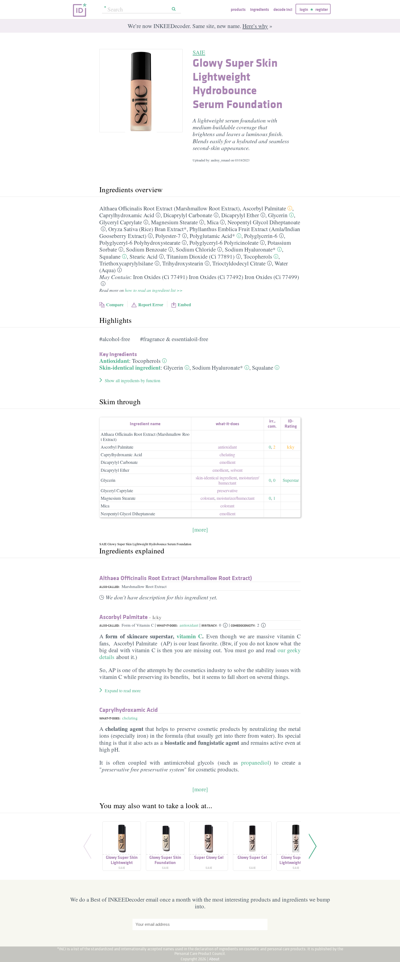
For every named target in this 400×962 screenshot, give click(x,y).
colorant (207, 498)
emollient (227, 462)
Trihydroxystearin (182, 263)
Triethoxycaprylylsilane (126, 263)
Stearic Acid (144, 256)
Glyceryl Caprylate (120, 222)
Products (238, 9)
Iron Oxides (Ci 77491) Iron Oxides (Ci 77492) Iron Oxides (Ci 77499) (216, 277)
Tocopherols (258, 256)
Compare (115, 304)
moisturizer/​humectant (239, 480)
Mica (213, 222)
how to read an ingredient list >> (154, 290)
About (214, 958)
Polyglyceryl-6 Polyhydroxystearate (139, 242)
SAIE (199, 52)
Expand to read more (123, 690)
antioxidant (227, 447)
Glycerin (278, 215)
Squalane (110, 256)
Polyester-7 (168, 236)
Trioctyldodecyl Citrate (239, 263)
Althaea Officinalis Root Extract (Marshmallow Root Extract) (169, 208)
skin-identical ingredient (216, 477)
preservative (227, 490)
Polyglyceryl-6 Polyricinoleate (224, 242)
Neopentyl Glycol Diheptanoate (263, 222)
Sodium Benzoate (146, 249)
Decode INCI (282, 9)
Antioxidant (114, 361)
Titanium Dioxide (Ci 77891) (201, 256)
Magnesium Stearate (174, 222)
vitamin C (189, 636)
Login (304, 9)
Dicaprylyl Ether (240, 215)
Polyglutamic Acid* (212, 236)
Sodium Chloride (196, 249)
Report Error (150, 304)
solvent (236, 470)
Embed (184, 304)
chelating (227, 454)
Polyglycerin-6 (261, 236)
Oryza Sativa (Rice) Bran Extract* (147, 229)
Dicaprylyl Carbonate (187, 215)
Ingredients (259, 9)
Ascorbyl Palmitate (264, 208)
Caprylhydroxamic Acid (126, 215)
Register (321, 9)
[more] (200, 529)
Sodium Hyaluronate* (250, 249)
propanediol (255, 762)
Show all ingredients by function (132, 380)
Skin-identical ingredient (130, 367)
